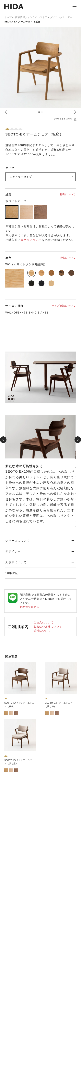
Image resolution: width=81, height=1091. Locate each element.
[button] (39, 112)
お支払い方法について (48, 626)
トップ (8, 17)
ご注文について (43, 622)
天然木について (31, 239)
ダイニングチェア (60, 17)
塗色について (68, 257)
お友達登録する (30, 607)
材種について (68, 194)
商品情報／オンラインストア (31, 17)
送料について (42, 630)
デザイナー (12, 551)
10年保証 (11, 573)
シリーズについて (17, 540)
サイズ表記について (64, 305)
